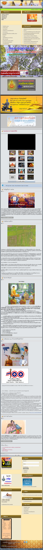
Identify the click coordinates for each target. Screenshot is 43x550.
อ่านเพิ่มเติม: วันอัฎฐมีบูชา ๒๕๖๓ (7, 217)
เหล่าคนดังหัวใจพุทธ (6, 43)
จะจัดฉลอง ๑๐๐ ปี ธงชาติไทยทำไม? (8, 30)
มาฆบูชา (4, 36)
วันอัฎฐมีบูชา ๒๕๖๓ (6, 26)
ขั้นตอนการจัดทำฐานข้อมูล (6, 485)
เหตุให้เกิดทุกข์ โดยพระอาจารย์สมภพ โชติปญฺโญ (31, 37)
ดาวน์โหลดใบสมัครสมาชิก (28, 501)
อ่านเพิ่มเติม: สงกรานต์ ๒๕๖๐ (6, 441)
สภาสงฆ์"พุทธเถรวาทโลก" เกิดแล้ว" (8, 40)
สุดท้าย (23, 181)
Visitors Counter (6, 537)
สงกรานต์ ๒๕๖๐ (7, 416)
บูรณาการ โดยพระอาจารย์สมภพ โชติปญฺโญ (30, 35)
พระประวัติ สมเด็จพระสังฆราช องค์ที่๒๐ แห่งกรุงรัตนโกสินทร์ (11, 447)
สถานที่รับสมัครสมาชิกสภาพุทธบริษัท (7, 504)
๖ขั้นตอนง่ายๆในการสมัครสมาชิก (7, 468)
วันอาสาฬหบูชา (5, 29)
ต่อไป (20, 181)
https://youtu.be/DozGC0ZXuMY (35, 412)
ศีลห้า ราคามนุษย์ (5, 39)
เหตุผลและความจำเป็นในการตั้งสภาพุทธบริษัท (29, 486)
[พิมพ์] (1, 191)
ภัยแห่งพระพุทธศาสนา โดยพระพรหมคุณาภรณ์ (31, 41)
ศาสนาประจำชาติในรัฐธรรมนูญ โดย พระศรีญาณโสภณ (32, 31)
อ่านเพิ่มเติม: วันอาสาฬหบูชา (6, 335)
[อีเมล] (3, 191)
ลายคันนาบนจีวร (5, 27)
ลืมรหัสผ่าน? (26, 470)
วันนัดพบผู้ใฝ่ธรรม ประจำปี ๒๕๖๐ (8, 37)
